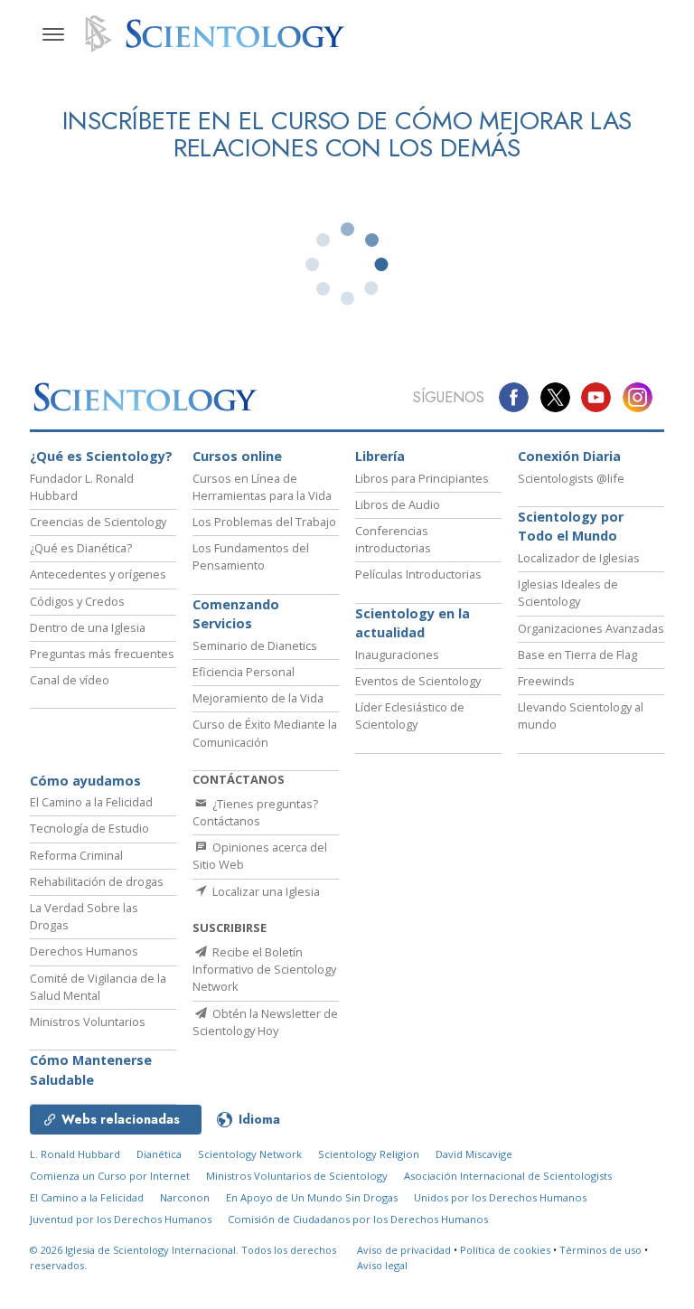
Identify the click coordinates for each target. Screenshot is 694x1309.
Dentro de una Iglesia (87, 627)
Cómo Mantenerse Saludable (91, 1069)
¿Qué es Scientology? (101, 456)
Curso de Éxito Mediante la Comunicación (264, 732)
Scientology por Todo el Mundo (571, 526)
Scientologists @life (571, 478)
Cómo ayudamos (85, 780)
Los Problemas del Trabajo (264, 521)
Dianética (159, 1154)
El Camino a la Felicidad (91, 802)
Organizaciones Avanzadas (591, 628)
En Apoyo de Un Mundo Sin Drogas (312, 1197)
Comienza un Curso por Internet (110, 1175)
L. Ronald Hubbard (75, 1154)
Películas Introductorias (418, 574)
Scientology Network (250, 1154)
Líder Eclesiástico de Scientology (409, 715)
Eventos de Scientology (418, 681)
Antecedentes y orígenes (98, 574)
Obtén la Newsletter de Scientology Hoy (265, 1022)
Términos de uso (600, 1250)
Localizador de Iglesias (579, 558)
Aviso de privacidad (404, 1250)
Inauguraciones (397, 654)
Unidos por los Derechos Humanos (500, 1197)
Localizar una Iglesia (265, 891)
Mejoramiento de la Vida (258, 698)
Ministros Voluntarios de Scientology (297, 1175)
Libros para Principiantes (422, 478)
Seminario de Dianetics (254, 645)
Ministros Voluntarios (87, 1021)
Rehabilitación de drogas (97, 881)
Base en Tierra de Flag (577, 654)
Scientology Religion (368, 1154)
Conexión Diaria (569, 456)
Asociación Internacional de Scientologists (508, 1175)
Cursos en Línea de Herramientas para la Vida (262, 487)
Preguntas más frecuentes (102, 653)
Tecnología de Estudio (89, 828)
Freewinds (546, 681)
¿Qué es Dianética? (81, 548)
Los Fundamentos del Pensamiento (250, 556)
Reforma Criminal (76, 855)
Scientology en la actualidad (412, 623)
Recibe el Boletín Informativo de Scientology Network (264, 969)
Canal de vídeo (69, 680)
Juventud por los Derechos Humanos (120, 1219)
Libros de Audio (397, 504)
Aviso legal (382, 1265)
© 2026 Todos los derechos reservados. (183, 1257)
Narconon (185, 1197)
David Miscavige (474, 1154)
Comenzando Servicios (235, 614)
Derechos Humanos (84, 951)
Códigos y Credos (77, 601)
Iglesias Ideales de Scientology (568, 592)
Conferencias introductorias (393, 539)
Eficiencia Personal (243, 672)
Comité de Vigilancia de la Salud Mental (98, 986)
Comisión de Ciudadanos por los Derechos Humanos (358, 1219)
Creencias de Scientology (98, 521)
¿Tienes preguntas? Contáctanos (255, 812)
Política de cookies (505, 1250)
